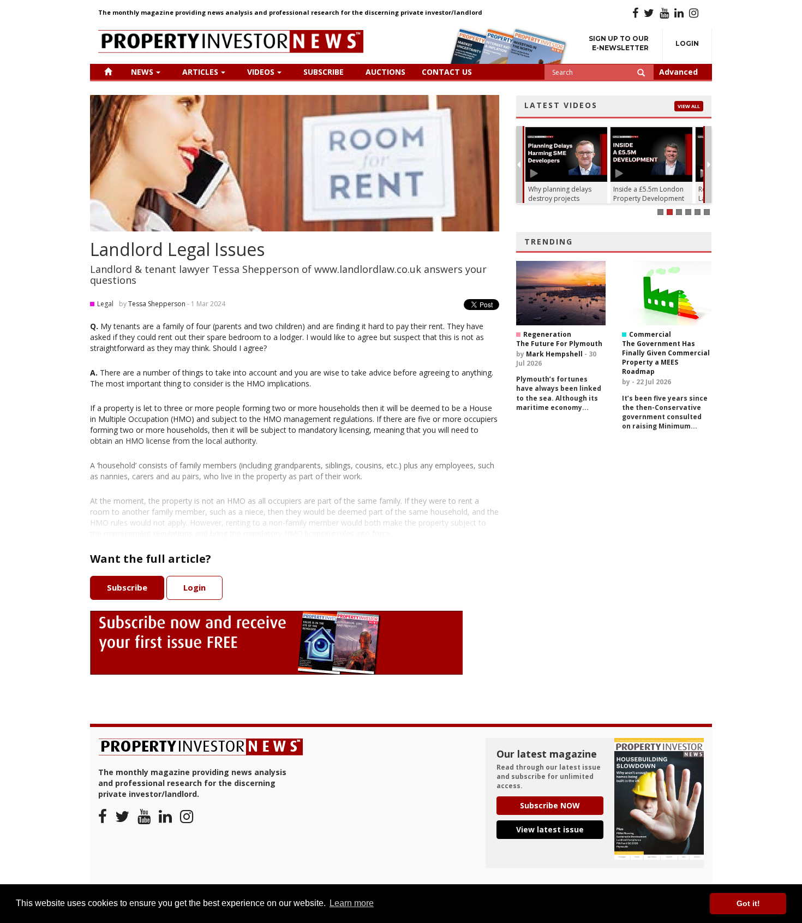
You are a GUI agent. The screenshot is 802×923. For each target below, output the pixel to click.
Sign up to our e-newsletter (619, 43)
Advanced (678, 72)
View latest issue (550, 829)
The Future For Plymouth (559, 343)
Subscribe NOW (550, 805)
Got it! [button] (748, 903)
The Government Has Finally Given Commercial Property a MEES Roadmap (666, 357)
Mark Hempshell (554, 354)
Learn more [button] (352, 903)
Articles (200, 72)
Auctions (385, 72)
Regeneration (547, 334)
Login (687, 43)
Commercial (650, 334)
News (142, 72)
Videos (260, 72)
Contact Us (447, 72)
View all (689, 106)
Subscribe (323, 72)
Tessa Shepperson (156, 303)
